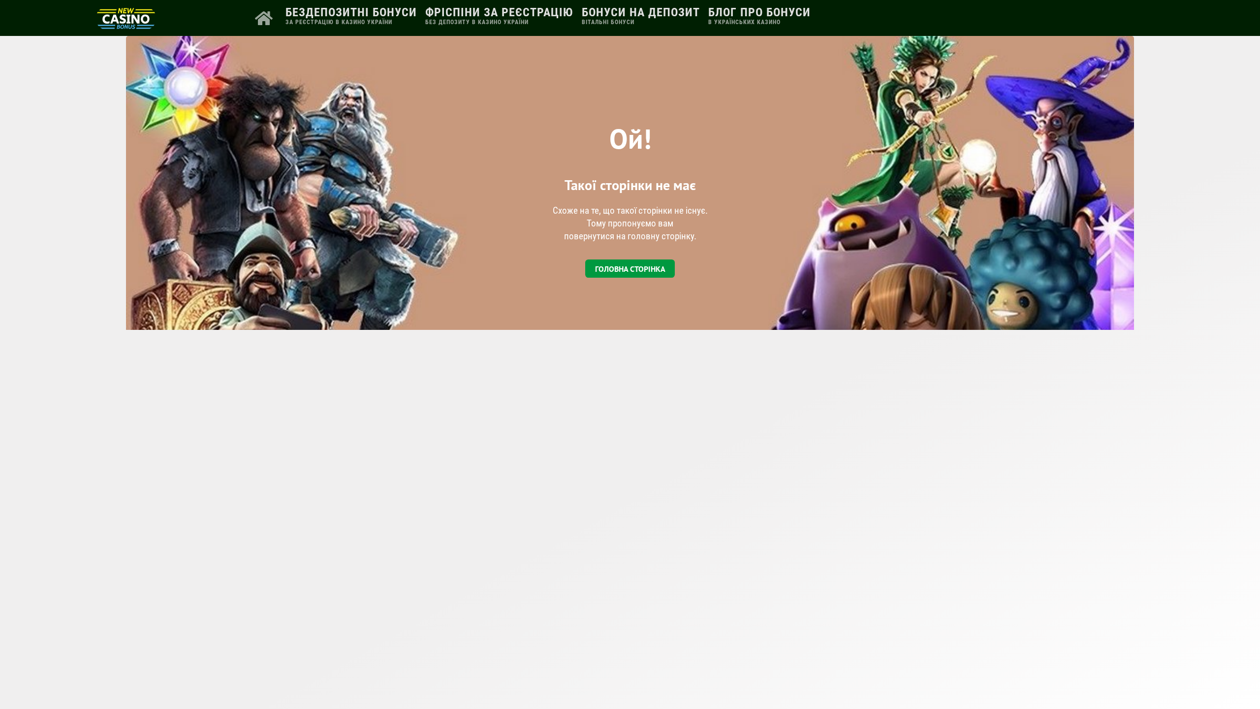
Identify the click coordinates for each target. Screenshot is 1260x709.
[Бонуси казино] (126, 25)
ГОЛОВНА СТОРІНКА (630, 269)
